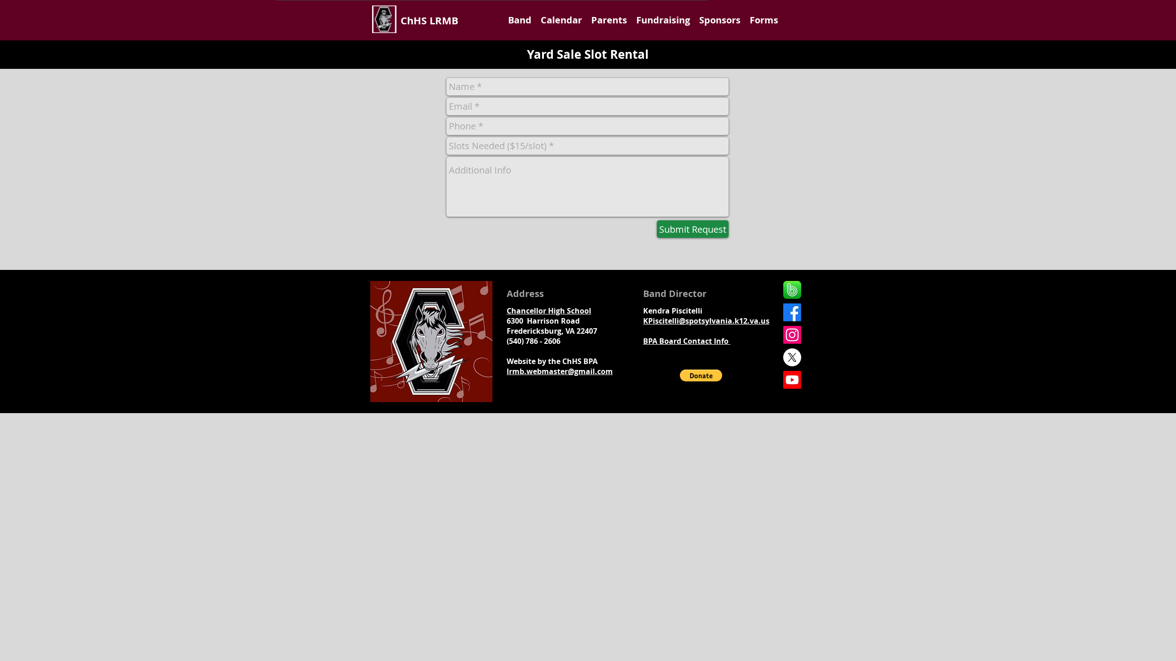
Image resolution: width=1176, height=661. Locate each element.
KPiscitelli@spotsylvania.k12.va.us (706, 321)
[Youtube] (792, 380)
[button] (519, 20)
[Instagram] (792, 335)
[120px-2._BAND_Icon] (792, 290)
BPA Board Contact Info (686, 341)
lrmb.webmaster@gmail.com (560, 371)
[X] (792, 357)
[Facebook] (792, 312)
